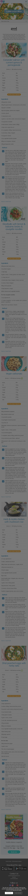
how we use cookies (17, 890)
